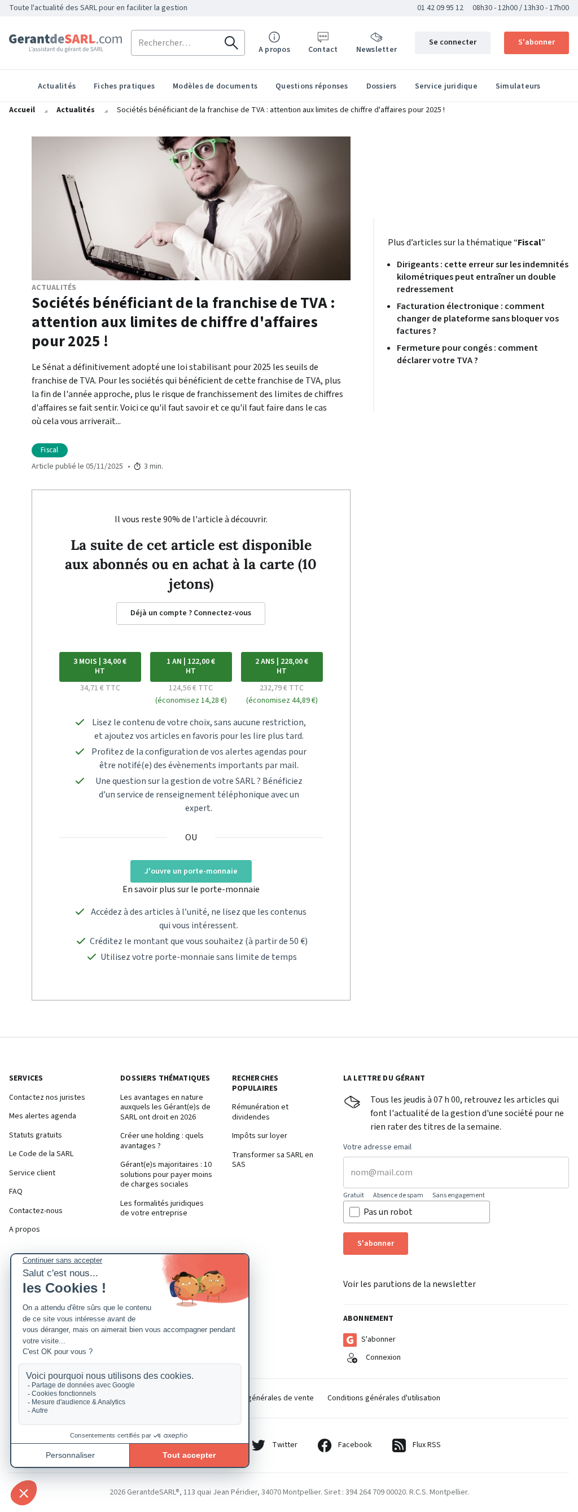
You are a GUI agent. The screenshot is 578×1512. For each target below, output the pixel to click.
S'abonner (536, 42)
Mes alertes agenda (42, 1117)
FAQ (16, 1192)
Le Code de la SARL (41, 1154)
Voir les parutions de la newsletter (409, 1284)
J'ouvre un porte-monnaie (191, 871)
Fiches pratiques (124, 86)
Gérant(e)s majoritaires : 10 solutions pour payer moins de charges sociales (166, 1175)
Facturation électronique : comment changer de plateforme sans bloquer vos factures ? (478, 318)
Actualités (57, 86)
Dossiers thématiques (165, 1079)
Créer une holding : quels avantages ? (162, 1141)
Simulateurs (518, 86)
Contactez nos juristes (47, 1098)
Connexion (383, 1357)
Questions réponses (311, 86)
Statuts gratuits (35, 1136)
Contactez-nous (36, 1211)
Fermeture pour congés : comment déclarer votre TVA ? (467, 354)
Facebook (355, 1445)
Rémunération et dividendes (260, 1112)
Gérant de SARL (65, 43)
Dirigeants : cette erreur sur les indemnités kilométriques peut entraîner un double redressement (482, 277)
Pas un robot (388, 1212)
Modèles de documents (215, 86)
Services (26, 1079)
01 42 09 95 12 (440, 8)
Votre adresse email (377, 1148)
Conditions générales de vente (261, 1398)
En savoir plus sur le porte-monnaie (191, 889)
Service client (32, 1174)
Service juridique (446, 86)
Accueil (22, 110)
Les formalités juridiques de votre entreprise (162, 1209)
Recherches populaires (255, 1084)
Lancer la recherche (231, 42)
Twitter (284, 1445)
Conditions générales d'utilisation (383, 1398)
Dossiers (381, 86)
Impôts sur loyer (259, 1136)
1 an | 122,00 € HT (191, 666)
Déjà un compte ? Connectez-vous (190, 613)
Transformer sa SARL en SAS (272, 1160)
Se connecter (452, 42)
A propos (24, 1230)
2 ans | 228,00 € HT (281, 666)
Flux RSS (427, 1445)
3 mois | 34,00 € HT (99, 666)
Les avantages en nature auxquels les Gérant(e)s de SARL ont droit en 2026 (165, 1108)
